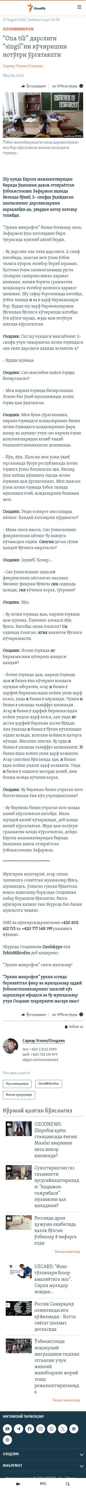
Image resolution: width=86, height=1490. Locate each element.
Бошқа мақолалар (66, 1400)
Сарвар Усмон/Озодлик (23, 66)
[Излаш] (68, 1484)
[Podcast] (7, 1439)
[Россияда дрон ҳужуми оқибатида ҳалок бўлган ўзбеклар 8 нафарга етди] (19, 1222)
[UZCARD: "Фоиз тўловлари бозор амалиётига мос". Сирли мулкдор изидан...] (19, 1271)
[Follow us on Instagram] (40, 1428)
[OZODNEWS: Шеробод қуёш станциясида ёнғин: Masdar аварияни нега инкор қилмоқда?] (19, 1128)
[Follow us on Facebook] (29, 1428)
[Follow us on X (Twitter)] (62, 1428)
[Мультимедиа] (18, 1484)
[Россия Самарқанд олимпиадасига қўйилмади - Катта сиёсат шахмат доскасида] (19, 1308)
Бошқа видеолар (67, 1252)
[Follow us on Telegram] (18, 1428)
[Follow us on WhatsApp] (51, 1428)
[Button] (33, 86)
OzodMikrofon (18, 29)
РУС (43, 1484)
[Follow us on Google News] (73, 1428)
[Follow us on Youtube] (7, 1428)
